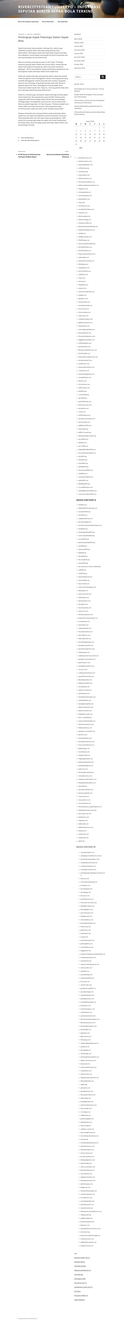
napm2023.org (83, 463)
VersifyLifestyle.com (84, 250)
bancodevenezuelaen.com (86, 182)
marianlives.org (83, 171)
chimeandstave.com (86, 920)
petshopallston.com (86, 943)
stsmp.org (81, 202)
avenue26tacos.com (86, 947)
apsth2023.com (83, 480)
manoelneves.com (84, 206)
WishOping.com (83, 264)
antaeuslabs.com (83, 257)
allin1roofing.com (85, 1098)
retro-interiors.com (84, 384)
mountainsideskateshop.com (89, 1143)
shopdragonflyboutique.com (87, 783)
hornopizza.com (85, 885)
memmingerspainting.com (86, 329)
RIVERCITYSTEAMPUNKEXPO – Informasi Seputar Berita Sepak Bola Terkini (59, 9)
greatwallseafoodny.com (88, 923)
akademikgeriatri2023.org (86, 532)
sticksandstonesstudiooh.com (89, 1057)
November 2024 (79, 61)
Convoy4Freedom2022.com (87, 453)
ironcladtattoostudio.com (88, 1002)
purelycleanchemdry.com (86, 261)
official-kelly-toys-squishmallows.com (90, 806)
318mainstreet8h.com (85, 683)
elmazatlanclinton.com (85, 631)
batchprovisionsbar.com (85, 789)
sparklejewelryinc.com (87, 998)
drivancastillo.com (86, 1108)
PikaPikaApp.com (84, 240)
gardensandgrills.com (87, 1118)
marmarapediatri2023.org (86, 535)
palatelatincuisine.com (87, 906)
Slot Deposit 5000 (80, 1279)
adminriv (37, 34)
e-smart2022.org (83, 394)
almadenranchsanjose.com (86, 418)
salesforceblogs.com (84, 219)
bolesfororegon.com (86, 1184)
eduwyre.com (82, 381)
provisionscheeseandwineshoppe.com (90, 525)
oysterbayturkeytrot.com (88, 1016)
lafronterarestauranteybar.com (89, 1019)
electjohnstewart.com (87, 1204)
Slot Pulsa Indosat (80, 1266)
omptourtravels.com (86, 1208)
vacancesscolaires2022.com (87, 494)
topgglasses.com (85, 950)
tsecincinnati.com (83, 583)
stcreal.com (82, 281)
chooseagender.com (84, 192)
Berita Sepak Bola (48, 21)
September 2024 (79, 68)
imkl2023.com (82, 473)
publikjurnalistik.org (86, 1218)
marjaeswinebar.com (84, 628)
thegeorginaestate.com (85, 758)
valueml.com (82, 288)
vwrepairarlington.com (87, 852)
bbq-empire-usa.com (84, 813)
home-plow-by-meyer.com (88, 902)
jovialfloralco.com (83, 363)
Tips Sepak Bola (62, 21)
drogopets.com (83, 820)
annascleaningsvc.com (87, 1009)
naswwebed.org (83, 429)
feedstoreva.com (83, 817)
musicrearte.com (83, 796)
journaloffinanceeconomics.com (90, 1228)
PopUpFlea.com (83, 285)
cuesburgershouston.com (88, 869)
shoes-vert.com (83, 611)
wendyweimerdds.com (85, 305)
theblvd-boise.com (84, 388)
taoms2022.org (83, 563)
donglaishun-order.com (85, 714)
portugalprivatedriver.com (86, 666)
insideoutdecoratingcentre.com (88, 357)
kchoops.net (84, 1139)
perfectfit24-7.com (84, 662)
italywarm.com (85, 1225)
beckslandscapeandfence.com (90, 859)
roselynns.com (82, 213)
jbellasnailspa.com (84, 748)
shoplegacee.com (83, 267)
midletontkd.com (85, 1115)
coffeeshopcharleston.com (86, 673)
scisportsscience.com (87, 1239)
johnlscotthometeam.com (86, 367)
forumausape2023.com (85, 470)
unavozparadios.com (84, 608)
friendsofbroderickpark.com (87, 697)
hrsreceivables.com (84, 312)
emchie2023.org (83, 539)
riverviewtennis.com (84, 803)
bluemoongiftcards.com (87, 1132)
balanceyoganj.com (84, 216)
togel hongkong (79, 1300)
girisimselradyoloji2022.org (86, 542)
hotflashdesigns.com (84, 343)
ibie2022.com (82, 442)
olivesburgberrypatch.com (88, 1026)
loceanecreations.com (87, 1156)
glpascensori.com (85, 1036)
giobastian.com (85, 1033)
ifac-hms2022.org (84, 559)
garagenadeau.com (84, 346)
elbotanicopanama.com (85, 614)
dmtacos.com (84, 878)
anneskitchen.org (85, 961)
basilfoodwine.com (86, 1122)
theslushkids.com (85, 1029)
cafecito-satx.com (86, 985)
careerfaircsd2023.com (85, 477)
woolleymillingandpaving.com (89, 1043)
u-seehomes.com (83, 370)
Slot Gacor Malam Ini (81, 1295)
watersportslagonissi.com (86, 374)
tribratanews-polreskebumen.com (91, 1211)
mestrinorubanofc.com (87, 1194)
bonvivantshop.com (84, 271)
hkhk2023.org (82, 460)
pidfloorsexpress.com (85, 178)
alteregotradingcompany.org (87, 436)
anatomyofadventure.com (88, 1105)
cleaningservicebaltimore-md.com (91, 856)
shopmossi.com (85, 1064)
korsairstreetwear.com (87, 940)
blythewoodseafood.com (86, 762)
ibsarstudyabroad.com (85, 577)
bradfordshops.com (84, 415)
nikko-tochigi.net (85, 1125)
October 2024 (78, 64)
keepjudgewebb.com (86, 1101)
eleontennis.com (83, 408)
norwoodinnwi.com (86, 1173)
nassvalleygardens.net (87, 1201)
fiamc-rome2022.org (84, 717)
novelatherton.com (86, 1197)
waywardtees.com (84, 175)
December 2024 (79, 57)
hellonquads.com (83, 597)
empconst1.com (83, 315)
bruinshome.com (85, 1005)
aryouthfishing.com (86, 974)
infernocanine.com (86, 1074)
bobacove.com (83, 769)
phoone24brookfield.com (86, 772)
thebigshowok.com (86, 916)
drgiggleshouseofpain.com (86, 340)
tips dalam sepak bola (30, 140)
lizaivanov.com (85, 895)
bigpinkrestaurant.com (85, 322)
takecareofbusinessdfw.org (86, 243)
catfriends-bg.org (83, 168)
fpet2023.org (82, 391)
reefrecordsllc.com (86, 968)
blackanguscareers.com (87, 1180)
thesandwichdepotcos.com (86, 336)
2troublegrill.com (85, 1050)
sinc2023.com (82, 515)
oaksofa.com (82, 831)
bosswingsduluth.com (85, 738)
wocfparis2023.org (84, 511)
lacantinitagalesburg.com (86, 642)
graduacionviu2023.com (88, 988)
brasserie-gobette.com (85, 793)
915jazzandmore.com (85, 728)
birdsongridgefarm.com (87, 1160)
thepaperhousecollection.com (89, 1077)
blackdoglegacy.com (86, 909)
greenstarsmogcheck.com (86, 649)
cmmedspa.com (85, 1112)
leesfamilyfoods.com (84, 401)
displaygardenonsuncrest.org (87, 810)
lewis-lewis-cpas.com (85, 405)
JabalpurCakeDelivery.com (86, 230)
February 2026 (78, 42)
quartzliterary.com (84, 693)
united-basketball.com (87, 978)
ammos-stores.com (86, 1153)
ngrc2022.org (82, 398)
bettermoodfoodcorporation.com (88, 185)
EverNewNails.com (84, 353)
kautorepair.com (83, 625)
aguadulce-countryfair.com (86, 731)
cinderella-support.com (85, 319)
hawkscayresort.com (84, 594)
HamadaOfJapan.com (85, 247)
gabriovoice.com (85, 930)
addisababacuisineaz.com (88, 1242)
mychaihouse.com (84, 752)
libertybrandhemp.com (87, 1170)
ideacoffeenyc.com (84, 635)
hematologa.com (85, 892)
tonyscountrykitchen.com (86, 745)
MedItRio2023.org (84, 484)
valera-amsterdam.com (87, 1167)
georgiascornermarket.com (86, 659)
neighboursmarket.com (87, 1177)
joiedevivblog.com (86, 1163)
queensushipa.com (84, 302)
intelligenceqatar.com (85, 237)
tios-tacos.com (85, 981)
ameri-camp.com (83, 309)
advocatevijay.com (84, 422)
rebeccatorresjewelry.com (86, 291)
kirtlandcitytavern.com (87, 1146)
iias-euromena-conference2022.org (89, 566)
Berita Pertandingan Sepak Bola (28, 21)
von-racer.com (82, 669)
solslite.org (83, 1084)
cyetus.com (82, 412)
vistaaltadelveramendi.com (88, 862)
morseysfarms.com (84, 800)
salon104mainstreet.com (86, 676)
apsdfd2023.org (83, 466)
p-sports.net (84, 937)
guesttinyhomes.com (86, 899)
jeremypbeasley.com (84, 333)
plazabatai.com (83, 590)
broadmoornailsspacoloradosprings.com (92, 954)
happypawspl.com (84, 652)
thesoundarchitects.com (88, 1095)
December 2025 (79, 50)
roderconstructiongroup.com (87, 587)
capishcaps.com (83, 837)
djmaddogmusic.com (86, 1091)
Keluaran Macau (79, 1262)
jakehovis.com (82, 734)
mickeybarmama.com (85, 776)
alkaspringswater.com (85, 680)
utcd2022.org (82, 546)
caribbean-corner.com (87, 1129)
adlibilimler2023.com (84, 425)
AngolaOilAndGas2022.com (87, 449)
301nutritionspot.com (87, 1149)
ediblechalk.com (83, 824)
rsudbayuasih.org (85, 1215)
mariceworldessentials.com (86, 721)
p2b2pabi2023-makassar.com (87, 508)
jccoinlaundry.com (84, 621)
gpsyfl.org (81, 841)
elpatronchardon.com (85, 710)
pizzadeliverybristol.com (85, 645)
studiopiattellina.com (84, 700)
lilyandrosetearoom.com (87, 1022)
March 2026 (78, 39)
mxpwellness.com (86, 1070)
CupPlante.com (83, 274)
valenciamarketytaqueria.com (89, 964)
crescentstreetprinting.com (88, 882)
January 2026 (78, 46)
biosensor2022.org (84, 549)
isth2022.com (82, 505)
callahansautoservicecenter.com (88, 656)
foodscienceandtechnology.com (90, 1235)
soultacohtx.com (83, 834)
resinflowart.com (85, 933)
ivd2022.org (82, 570)
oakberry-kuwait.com (85, 690)
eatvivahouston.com (86, 913)
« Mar (80, 147)
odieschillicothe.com (84, 638)
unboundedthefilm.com (85, 165)
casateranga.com (85, 1053)
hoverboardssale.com (85, 195)
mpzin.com (81, 278)
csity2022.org (82, 573)
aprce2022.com (83, 439)
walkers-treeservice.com (88, 1060)
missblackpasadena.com (88, 957)
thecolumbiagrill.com (84, 522)
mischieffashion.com (84, 377)
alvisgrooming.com (84, 755)
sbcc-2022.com (83, 446)
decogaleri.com (83, 604)
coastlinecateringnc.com (88, 866)
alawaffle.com (84, 971)
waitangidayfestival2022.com (87, 490)
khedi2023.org (82, 529)
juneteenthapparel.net (87, 1221)
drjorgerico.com (83, 298)
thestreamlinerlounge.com (88, 1191)
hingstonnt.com (83, 189)
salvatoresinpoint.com (85, 360)
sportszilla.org (82, 786)
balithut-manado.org (84, 432)
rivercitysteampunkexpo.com (89, 1136)
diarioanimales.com (84, 601)
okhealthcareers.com (85, 158)
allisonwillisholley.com (87, 1081)
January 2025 (78, 53)
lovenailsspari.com (84, 686)
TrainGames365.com (85, 223)
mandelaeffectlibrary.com (86, 209)
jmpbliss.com (82, 295)
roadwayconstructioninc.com (87, 779)
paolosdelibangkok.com (85, 765)
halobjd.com (82, 233)
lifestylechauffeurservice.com (87, 350)
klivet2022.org (82, 556)
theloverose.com (85, 926)
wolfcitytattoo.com (86, 1012)
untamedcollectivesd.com (88, 1067)
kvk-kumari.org (85, 1232)
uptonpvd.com (84, 1046)
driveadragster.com (86, 889)
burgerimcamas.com (86, 1245)
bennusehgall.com (84, 580)
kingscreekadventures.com (86, 254)
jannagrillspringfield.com (85, 704)
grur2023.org (82, 456)
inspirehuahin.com (84, 326)
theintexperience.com (85, 161)
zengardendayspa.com (87, 995)
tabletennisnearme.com (85, 827)
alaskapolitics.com (84, 199)
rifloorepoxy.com (85, 1040)
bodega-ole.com (85, 1187)
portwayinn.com (85, 1088)
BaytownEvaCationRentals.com (88, 226)
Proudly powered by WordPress (27, 1318)
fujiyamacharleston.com (85, 707)
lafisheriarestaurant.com (86, 724)
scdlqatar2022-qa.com (85, 518)
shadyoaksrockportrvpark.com (88, 618)
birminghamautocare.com (86, 741)
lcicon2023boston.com (85, 487)
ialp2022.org (82, 553)
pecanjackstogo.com (86, 992)
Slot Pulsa (77, 1291)
